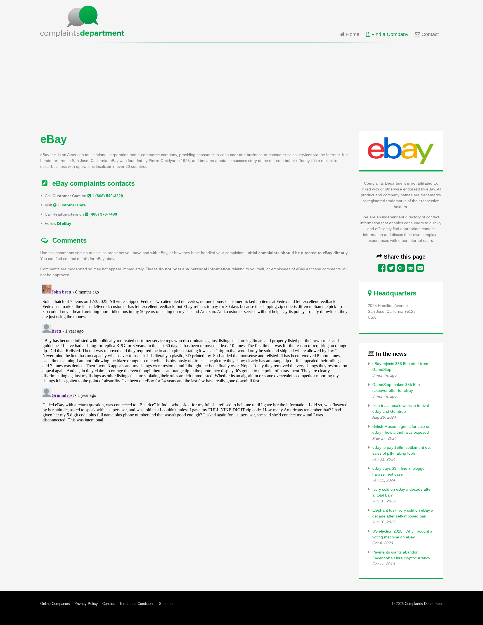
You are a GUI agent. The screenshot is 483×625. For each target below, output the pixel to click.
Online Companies (55, 604)
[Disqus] (195, 352)
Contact (429, 34)
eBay (66, 223)
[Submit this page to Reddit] (410, 268)
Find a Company (389, 34)
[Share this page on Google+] (401, 268)
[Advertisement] (241, 86)
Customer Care (71, 205)
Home (352, 34)
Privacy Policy (86, 604)
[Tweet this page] (391, 268)
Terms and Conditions (137, 604)
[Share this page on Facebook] (381, 268)
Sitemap (165, 604)
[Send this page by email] (420, 268)
